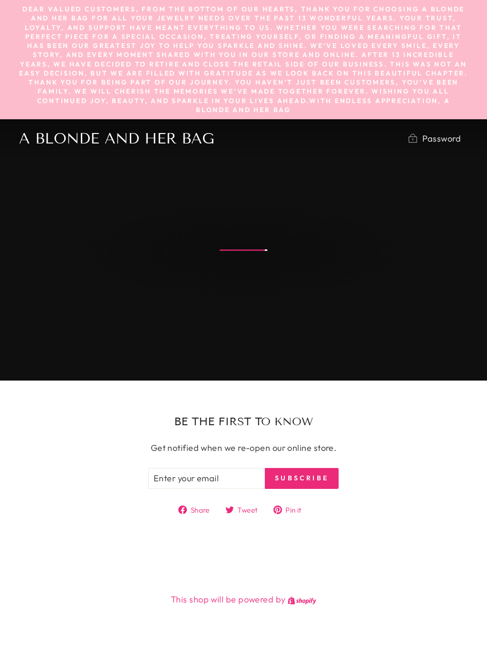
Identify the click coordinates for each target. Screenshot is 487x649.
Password (441, 138)
